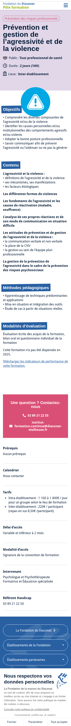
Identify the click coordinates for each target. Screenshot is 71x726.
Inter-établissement (33, 74)
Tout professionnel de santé (41, 58)
